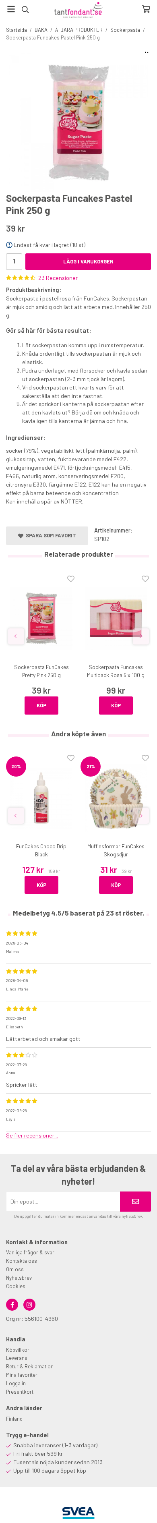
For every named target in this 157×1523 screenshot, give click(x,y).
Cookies (15, 1286)
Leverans (16, 1358)
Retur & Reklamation (30, 1366)
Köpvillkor (17, 1350)
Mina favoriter (21, 1375)
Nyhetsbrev (19, 1277)
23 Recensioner (58, 277)
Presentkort (19, 1391)
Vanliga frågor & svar (30, 1252)
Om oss (15, 1269)
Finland (14, 1418)
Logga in (16, 1383)
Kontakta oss (21, 1261)
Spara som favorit (49, 535)
